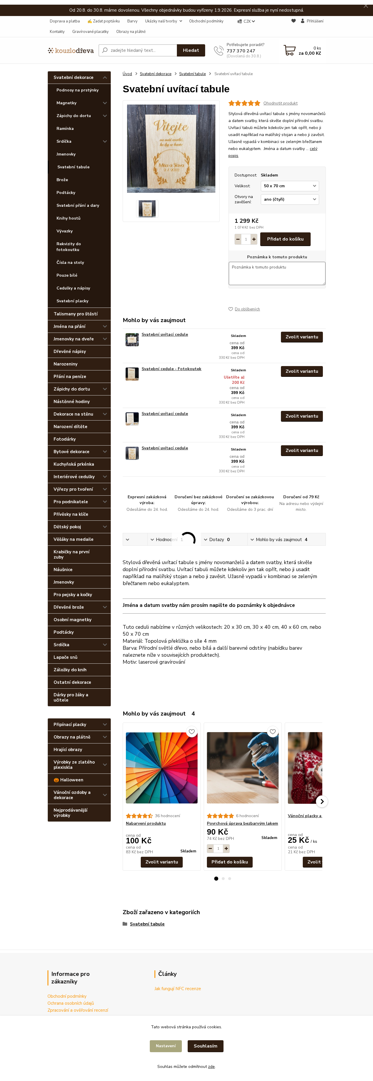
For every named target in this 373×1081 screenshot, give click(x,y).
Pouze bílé (67, 275)
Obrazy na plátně (131, 31)
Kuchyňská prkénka (74, 464)
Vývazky (65, 231)
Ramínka (65, 128)
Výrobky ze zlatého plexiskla (74, 764)
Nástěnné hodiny (72, 402)
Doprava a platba (65, 21)
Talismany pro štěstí (76, 314)
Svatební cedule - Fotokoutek (171, 369)
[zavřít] (365, 6)
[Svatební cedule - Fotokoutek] (132, 374)
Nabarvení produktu (146, 823)
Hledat (191, 50)
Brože (62, 180)
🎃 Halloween (68, 780)
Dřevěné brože (69, 607)
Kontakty (57, 31)
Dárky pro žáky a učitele (71, 697)
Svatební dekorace (74, 77)
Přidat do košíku (285, 239)
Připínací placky (70, 724)
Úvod (127, 74)
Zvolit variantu (302, 337)
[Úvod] (70, 50)
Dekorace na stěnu (73, 414)
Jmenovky (66, 154)
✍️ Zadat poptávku (103, 21)
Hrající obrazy (68, 750)
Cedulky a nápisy (73, 288)
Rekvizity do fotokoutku (69, 246)
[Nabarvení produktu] (162, 768)
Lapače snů (66, 657)
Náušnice (63, 570)
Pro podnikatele (71, 502)
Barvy (132, 21)
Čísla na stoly (70, 262)
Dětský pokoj (67, 527)
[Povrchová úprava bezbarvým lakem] (243, 768)
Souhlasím (205, 1046)
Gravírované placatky (90, 31)
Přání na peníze (70, 376)
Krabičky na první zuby (71, 554)
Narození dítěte (70, 427)
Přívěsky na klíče (71, 514)
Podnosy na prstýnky (77, 90)
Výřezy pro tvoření (73, 489)
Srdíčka (64, 141)
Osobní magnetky (73, 620)
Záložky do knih (70, 670)
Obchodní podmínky (206, 21)
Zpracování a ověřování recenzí (77, 1010)
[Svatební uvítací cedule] (132, 340)
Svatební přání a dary (78, 205)
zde (211, 1066)
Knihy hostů (68, 218)
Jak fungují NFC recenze (177, 989)
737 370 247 (241, 51)
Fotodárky (65, 439)
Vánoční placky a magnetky (315, 816)
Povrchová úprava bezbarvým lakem (242, 823)
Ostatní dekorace (72, 682)
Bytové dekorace (71, 452)
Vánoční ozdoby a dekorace (72, 795)
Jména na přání (69, 326)
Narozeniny (66, 364)
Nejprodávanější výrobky (70, 812)
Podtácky (66, 192)
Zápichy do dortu (74, 116)
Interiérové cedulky (74, 477)
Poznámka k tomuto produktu (277, 257)
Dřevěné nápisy (70, 351)
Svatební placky (72, 301)
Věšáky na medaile (74, 539)
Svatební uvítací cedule (165, 334)
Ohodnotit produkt (280, 103)
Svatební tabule (73, 167)
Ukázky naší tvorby (161, 21)
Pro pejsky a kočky (73, 595)
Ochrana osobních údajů (70, 1003)
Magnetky (66, 103)
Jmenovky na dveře (74, 339)
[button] (216, 879)
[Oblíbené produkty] (293, 26)
